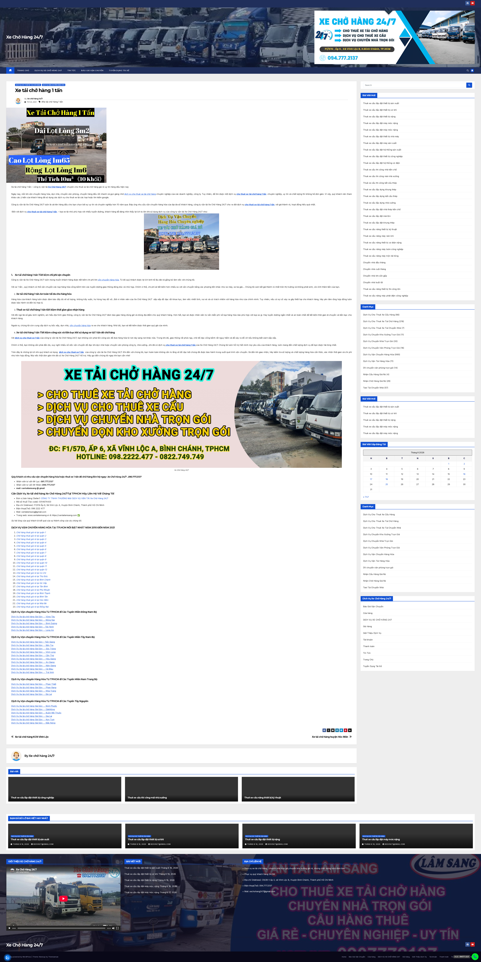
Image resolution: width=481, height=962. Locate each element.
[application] (63, 898)
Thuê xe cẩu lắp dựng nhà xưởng (379, 203)
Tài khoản (368, 639)
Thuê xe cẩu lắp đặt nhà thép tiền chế (381, 209)
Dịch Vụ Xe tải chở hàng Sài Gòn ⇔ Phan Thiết (33, 684)
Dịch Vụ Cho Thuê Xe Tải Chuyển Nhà (382, 328)
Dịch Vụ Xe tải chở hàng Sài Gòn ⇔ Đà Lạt (31, 694)
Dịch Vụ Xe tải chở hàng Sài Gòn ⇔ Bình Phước (34, 706)
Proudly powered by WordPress (19, 957)
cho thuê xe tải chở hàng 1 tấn (251, 194)
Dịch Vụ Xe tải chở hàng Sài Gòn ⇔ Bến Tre (32, 645)
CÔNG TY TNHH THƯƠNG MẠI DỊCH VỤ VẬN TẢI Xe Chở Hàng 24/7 (74, 498)
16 (464, 474)
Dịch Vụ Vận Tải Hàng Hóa (376, 361)
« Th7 (366, 497)
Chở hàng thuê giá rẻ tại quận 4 (31, 542)
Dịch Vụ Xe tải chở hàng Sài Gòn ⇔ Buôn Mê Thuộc (36, 713)
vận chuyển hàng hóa (80, 325)
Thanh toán (369, 646)
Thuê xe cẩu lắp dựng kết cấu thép (380, 196)
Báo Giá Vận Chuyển (92, 70)
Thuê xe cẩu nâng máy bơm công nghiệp (383, 249)
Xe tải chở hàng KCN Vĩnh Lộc (32, 736)
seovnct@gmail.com (43, 844)
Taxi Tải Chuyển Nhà (373, 387)
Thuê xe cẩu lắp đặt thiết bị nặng (379, 116)
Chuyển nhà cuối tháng (374, 269)
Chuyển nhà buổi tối (373, 282)
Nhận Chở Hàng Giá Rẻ (374, 381)
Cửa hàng (368, 613)
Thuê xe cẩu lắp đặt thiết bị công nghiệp (32, 797)
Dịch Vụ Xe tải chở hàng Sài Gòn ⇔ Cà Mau (32, 669)
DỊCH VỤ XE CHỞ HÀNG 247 (48, 70)
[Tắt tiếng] (113, 928)
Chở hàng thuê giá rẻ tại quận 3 (31, 539)
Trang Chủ (23, 70)
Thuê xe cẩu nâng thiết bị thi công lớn (381, 289)
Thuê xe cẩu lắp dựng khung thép (379, 189)
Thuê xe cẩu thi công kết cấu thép (380, 183)
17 (371, 479)
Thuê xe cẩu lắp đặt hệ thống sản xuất (382, 149)
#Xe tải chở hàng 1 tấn (52, 102)
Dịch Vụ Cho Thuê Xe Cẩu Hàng (379, 314)
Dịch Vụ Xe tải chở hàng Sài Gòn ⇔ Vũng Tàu (33, 616)
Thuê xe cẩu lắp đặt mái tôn (377, 216)
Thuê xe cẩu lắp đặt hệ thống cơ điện (381, 163)
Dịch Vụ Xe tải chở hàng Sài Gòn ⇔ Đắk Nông (33, 723)
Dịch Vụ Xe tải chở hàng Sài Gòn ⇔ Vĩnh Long (33, 652)
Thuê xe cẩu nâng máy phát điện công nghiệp (385, 295)
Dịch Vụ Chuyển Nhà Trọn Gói (378, 341)
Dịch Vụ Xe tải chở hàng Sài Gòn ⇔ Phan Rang (33, 687)
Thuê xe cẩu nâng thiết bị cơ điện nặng (382, 242)
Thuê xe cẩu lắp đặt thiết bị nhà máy (381, 136)
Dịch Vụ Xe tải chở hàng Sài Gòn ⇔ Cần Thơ (32, 655)
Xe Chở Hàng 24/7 (24, 37)
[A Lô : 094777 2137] (475, 956)
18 (387, 479)
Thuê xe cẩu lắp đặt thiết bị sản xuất (381, 103)
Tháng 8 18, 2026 (21, 844)
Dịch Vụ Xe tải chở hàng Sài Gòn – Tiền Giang (33, 642)
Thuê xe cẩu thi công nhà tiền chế (380, 169)
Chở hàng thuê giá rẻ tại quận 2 (31, 536)
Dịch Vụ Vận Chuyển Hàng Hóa (54, 85)
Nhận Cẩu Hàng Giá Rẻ (374, 374)
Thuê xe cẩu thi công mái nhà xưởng (147, 797)
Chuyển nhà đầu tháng (374, 262)
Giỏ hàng (367, 626)
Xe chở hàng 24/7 (35, 99)
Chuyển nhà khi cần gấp (375, 276)
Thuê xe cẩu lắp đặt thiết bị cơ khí (380, 110)
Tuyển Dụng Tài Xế (119, 70)
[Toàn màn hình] (117, 928)
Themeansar (53, 957)
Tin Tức (71, 70)
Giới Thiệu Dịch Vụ (372, 633)
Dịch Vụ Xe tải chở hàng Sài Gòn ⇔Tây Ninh (32, 627)
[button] (468, 70)
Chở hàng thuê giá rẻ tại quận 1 (31, 532)
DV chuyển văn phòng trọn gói (378, 368)
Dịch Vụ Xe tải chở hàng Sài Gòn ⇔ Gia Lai (31, 716)
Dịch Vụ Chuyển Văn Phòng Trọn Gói (381, 348)
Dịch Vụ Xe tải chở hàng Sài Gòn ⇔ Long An (32, 630)
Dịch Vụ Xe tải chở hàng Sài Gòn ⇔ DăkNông (33, 709)
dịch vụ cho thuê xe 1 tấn (27, 338)
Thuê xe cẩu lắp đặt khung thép (379, 222)
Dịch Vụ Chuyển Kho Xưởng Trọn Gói (381, 334)
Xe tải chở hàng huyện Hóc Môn (330, 736)
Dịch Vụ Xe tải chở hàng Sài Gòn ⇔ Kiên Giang (33, 665)
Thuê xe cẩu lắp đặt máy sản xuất (379, 143)
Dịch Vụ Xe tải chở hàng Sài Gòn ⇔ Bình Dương (34, 623)
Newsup (42, 957)
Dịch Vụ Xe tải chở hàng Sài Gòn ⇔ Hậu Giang (33, 659)
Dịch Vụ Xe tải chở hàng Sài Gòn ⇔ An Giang (32, 662)
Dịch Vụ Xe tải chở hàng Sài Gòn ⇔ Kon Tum (32, 719)
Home (344, 957)
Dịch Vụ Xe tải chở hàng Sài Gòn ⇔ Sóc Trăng (33, 648)
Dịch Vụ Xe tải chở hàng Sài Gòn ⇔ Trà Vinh (32, 672)
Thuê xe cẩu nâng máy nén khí (378, 236)
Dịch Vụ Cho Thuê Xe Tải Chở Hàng (28, 85)
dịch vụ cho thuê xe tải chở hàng (140, 194)
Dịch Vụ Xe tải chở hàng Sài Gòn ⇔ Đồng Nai (33, 620)
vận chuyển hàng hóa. (108, 280)
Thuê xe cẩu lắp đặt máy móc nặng (380, 123)
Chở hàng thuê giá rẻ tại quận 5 (31, 546)
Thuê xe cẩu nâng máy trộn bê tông (381, 256)
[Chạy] (9, 928)
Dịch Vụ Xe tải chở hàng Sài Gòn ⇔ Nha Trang (33, 691)
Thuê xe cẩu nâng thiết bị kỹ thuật (262, 797)
